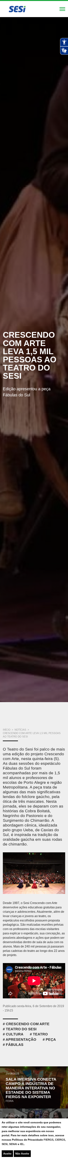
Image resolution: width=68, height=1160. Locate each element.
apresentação (21, 1039)
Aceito (7, 1153)
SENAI (13, 1144)
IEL (22, 1144)
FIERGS (48, 1139)
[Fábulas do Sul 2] (34, 873)
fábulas (14, 1045)
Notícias (20, 729)
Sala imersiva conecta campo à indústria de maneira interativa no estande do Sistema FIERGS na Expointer (31, 1088)
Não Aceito (22, 1153)
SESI (5, 1144)
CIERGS (60, 1139)
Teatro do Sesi (21, 1029)
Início (6, 729)
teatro (40, 1034)
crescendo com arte (27, 1024)
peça (51, 1039)
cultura (14, 1034)
